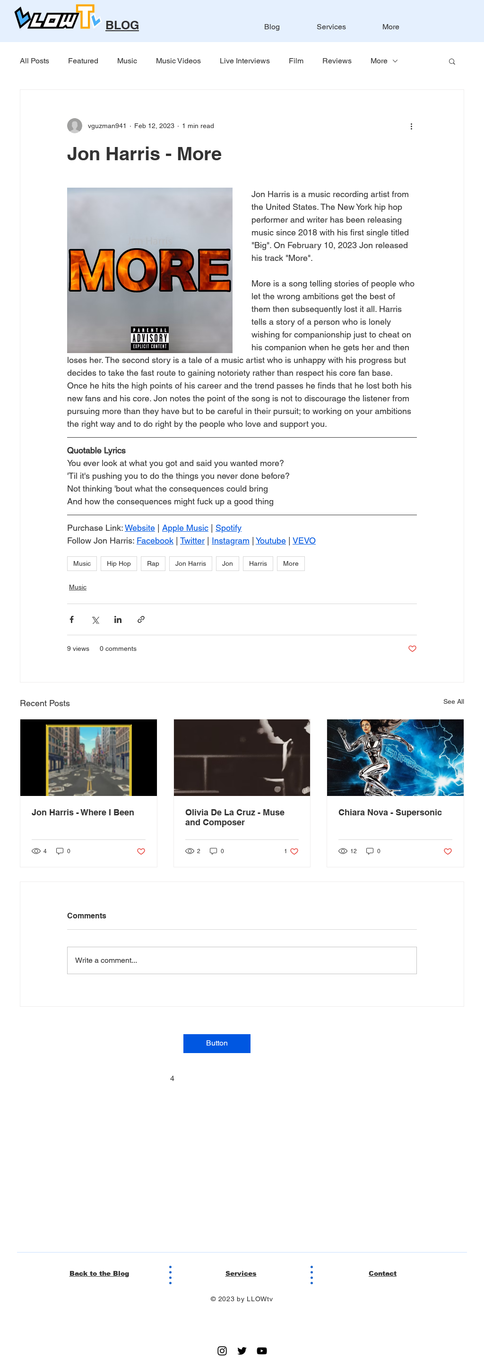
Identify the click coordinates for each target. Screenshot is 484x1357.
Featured (83, 60)
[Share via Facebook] (71, 619)
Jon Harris (190, 563)
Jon (227, 563)
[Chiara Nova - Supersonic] (395, 757)
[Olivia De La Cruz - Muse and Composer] (242, 757)
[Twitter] (242, 1351)
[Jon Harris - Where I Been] (88, 757)
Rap (153, 563)
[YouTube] (262, 1351)
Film (296, 60)
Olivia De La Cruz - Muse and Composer (235, 817)
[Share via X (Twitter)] (94, 619)
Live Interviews (245, 60)
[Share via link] (141, 619)
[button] (452, 61)
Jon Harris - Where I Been (83, 812)
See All (453, 701)
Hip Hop (119, 563)
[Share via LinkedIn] (117, 619)
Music (127, 60)
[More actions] (411, 125)
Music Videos (178, 60)
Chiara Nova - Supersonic (390, 812)
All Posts (34, 60)
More (379, 60)
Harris (258, 563)
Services (241, 1273)
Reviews (337, 60)
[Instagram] (222, 1351)
